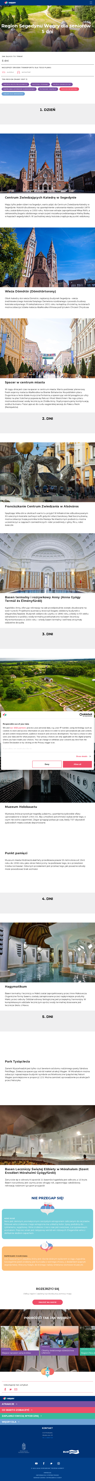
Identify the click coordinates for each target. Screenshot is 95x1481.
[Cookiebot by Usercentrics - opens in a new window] (81, 715)
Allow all (77, 764)
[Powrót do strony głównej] (10, 2)
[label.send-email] (15, 1389)
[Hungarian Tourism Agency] (24, 1448)
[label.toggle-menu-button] (92, 3)
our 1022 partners (18, 728)
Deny (47, 764)
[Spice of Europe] (71, 1452)
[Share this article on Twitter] (10, 1389)
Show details (81, 756)
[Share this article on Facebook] (5, 1389)
